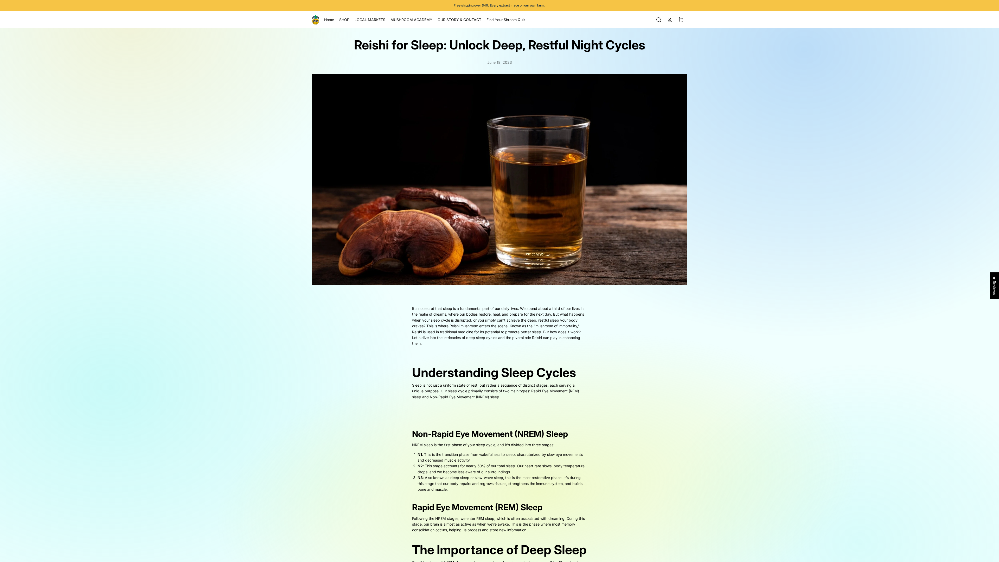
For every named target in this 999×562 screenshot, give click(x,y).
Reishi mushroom (464, 326)
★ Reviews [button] (994, 285)
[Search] (658, 19)
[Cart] (681, 19)
